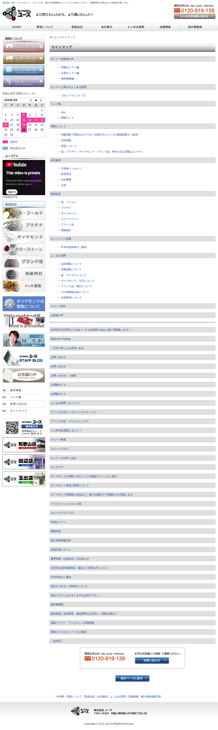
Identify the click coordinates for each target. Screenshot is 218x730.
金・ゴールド (68, 202)
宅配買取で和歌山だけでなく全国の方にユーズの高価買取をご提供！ (100, 134)
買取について (58, 126)
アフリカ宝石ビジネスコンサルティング (74, 412)
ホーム (53, 37)
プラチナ (66, 207)
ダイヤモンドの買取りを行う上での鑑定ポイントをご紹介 (84, 476)
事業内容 (56, 531)
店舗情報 (133, 696)
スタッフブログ (60, 448)
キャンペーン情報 (61, 238)
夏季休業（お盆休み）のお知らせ (70, 558)
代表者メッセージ (71, 168)
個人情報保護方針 (61, 540)
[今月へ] (36, 100)
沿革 (63, 185)
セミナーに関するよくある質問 (68, 87)
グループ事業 (58, 439)
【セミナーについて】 (74, 95)
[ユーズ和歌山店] (24, 450)
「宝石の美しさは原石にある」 (68, 348)
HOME (60, 696)
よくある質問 (58, 255)
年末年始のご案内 (61, 577)
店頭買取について (71, 263)
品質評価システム (61, 549)
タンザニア (57, 467)
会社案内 (56, 160)
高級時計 (66, 230)
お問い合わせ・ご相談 (63, 375)
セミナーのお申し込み (63, 457)
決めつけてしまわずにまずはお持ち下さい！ (76, 595)
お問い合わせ (58, 357)
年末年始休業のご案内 (74, 247)
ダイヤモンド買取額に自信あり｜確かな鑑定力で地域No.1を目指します (92, 494)
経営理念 (66, 174)
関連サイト (67, 117)
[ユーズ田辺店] (24, 467)
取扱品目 (56, 193)
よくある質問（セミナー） (66, 403)
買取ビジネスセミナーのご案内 (68, 632)
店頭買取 (66, 140)
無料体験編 (67, 78)
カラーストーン (70, 218)
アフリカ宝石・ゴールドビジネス (70, 421)
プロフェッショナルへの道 (66, 503)
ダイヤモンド (68, 213)
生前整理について (71, 297)
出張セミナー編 (70, 73)
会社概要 (66, 179)
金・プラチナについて (74, 275)
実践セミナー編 (70, 67)
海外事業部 (57, 604)
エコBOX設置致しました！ (66, 430)
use (63, 112)
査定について (68, 145)
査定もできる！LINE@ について (69, 586)
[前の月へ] (30, 100)
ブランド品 (67, 224)
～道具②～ (57, 641)
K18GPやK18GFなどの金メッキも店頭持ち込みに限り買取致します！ (91, 329)
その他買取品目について (75, 292)
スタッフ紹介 (58, 306)
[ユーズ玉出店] (24, 484)
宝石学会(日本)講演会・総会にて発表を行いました (80, 567)
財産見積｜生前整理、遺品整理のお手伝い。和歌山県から (84, 613)
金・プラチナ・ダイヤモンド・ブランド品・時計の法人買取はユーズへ (103, 151)
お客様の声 (57, 315)
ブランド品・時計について (76, 286)
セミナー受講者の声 (62, 59)
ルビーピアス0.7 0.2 (62, 512)
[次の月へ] (42, 100)
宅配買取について (71, 269)
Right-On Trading (61, 338)
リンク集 (56, 103)
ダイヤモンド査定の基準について (70, 485)
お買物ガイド (58, 384)
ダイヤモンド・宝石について (77, 280)
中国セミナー (58, 522)
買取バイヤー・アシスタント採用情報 (72, 622)
